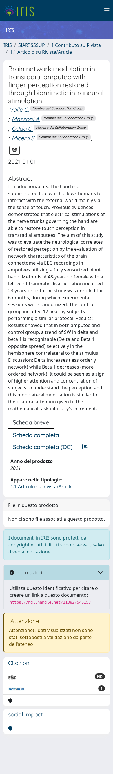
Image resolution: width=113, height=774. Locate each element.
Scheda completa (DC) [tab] (42, 446)
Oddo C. (22, 128)
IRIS (7, 45)
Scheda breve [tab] (31, 422)
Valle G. (19, 109)
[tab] (85, 447)
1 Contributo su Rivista (76, 45)
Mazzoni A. (26, 119)
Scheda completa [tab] (36, 435)
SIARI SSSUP (31, 45)
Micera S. (23, 138)
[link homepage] (21, 10)
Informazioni (28, 572)
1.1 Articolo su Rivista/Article (41, 52)
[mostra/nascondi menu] (107, 10)
